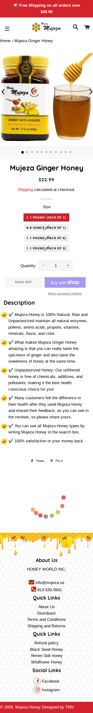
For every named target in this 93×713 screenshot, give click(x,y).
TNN (69, 707)
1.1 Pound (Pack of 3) (46, 248)
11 (70, 152)
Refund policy (46, 643)
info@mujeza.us (49, 582)
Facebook (50, 681)
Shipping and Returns (46, 626)
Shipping (25, 189)
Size (47, 207)
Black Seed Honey (46, 649)
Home (5, 41)
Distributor (46, 613)
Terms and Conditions (46, 619)
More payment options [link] (65, 293)
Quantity (28, 266)
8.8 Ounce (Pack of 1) (46, 228)
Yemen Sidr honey (47, 655)
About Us (46, 607)
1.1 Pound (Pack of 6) (46, 238)
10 (65, 152)
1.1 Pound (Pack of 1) (46, 217)
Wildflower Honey (46, 662)
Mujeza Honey (28, 707)
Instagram (50, 690)
